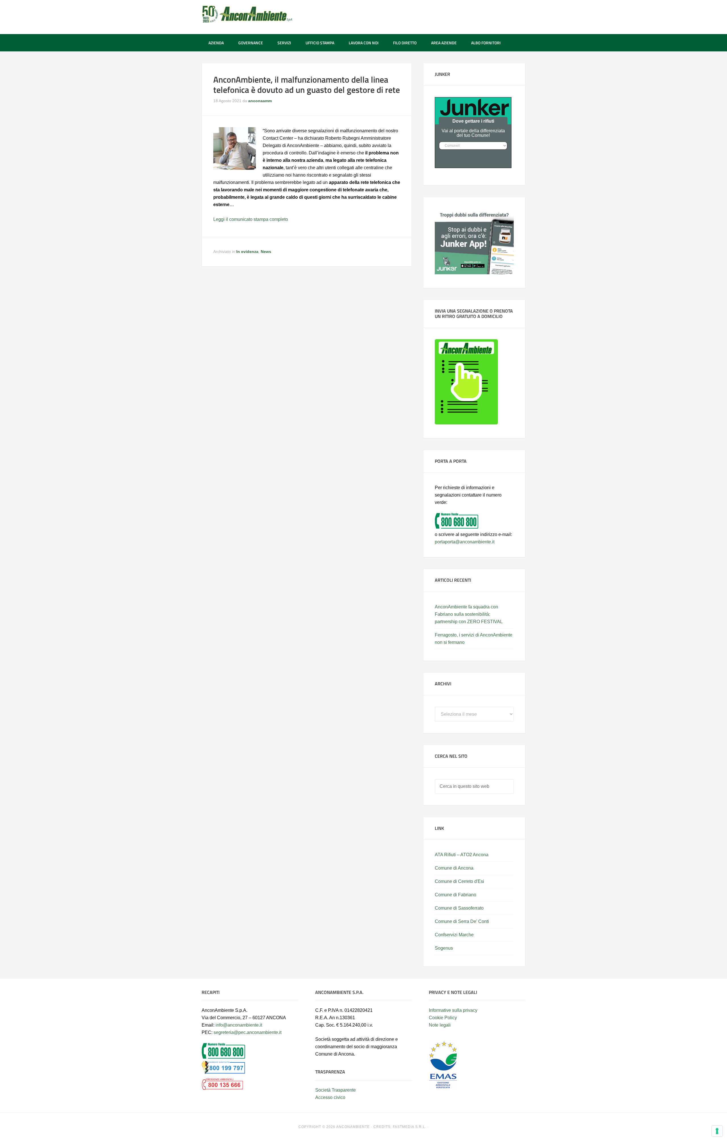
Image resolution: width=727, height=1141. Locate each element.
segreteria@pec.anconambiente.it (247, 1032)
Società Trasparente (335, 1090)
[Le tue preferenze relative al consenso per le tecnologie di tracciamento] (717, 1131)
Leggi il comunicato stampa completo (250, 219)
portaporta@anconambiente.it (464, 541)
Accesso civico (330, 1097)
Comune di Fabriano (455, 894)
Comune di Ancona (454, 868)
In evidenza (247, 251)
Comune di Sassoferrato (459, 908)
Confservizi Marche (454, 934)
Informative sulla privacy (453, 1010)
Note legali (440, 1025)
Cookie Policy (443, 1017)
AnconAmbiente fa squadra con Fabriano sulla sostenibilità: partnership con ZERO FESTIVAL (469, 614)
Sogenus (444, 948)
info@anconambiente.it (239, 1025)
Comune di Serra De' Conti (462, 921)
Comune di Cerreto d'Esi (459, 881)
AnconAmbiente (247, 14)
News (266, 251)
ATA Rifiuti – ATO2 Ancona (461, 854)
